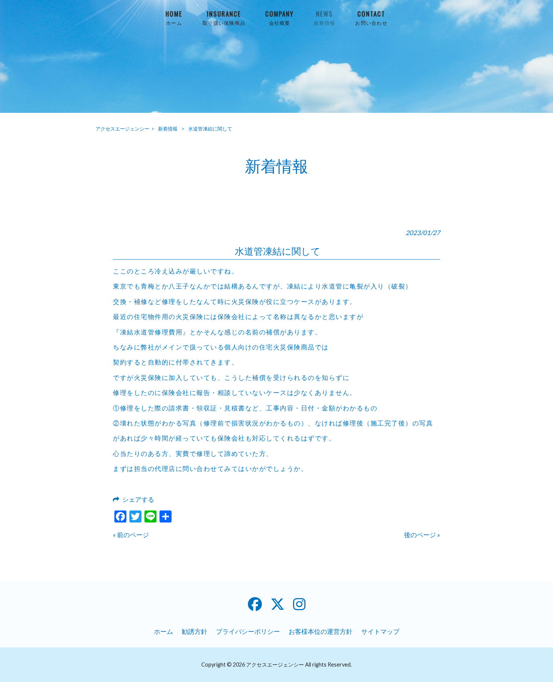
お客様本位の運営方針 (320, 631)
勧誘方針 (194, 631)
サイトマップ (380, 631)
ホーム (163, 631)
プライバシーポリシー (248, 631)
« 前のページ (131, 535)
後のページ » (422, 535)
